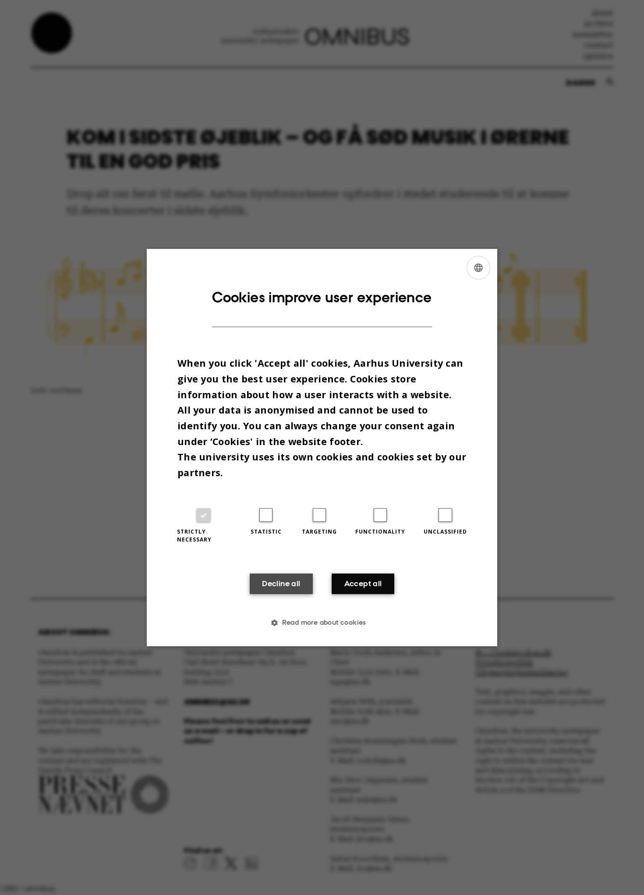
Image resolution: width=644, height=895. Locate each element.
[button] (322, 622)
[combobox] (478, 267)
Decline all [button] (281, 584)
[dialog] (322, 448)
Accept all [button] (363, 584)
